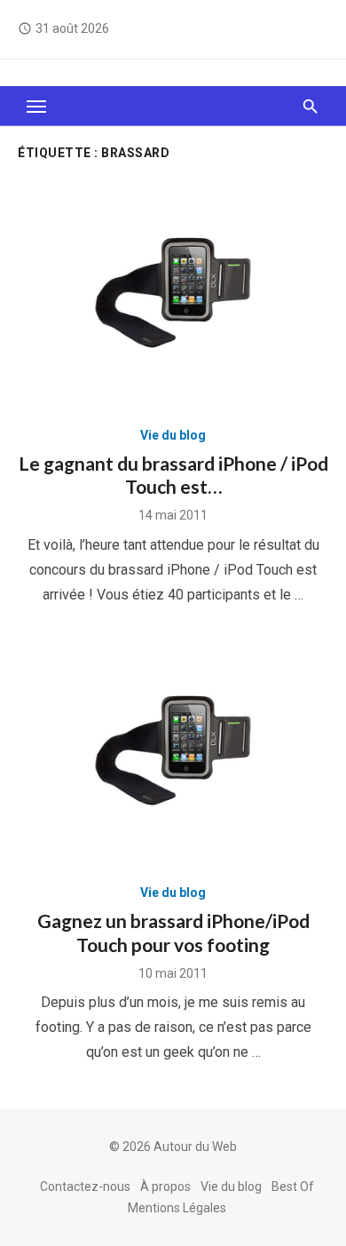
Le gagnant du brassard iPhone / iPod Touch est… (173, 474)
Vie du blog (173, 435)
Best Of (292, 1186)
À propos (165, 1186)
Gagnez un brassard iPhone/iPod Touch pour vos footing (173, 932)
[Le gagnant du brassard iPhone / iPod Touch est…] (173, 292)
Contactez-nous (85, 1186)
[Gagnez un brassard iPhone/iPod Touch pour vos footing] (173, 751)
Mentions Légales (177, 1208)
